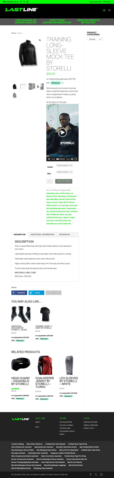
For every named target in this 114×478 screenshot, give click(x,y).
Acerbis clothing (17, 444)
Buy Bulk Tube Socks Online (66, 447)
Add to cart (63, 181)
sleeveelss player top (63, 220)
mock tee (68, 214)
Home (13, 33)
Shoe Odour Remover (35, 444)
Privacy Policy (89, 428)
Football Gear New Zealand (55, 444)
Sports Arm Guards (75, 462)
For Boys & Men (65, 428)
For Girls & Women (66, 425)
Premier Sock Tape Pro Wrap (75, 456)
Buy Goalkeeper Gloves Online (22, 450)
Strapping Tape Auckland (43, 468)
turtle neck (67, 223)
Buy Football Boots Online (89, 447)
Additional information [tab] (42, 235)
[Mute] (72, 159)
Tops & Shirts (63, 202)
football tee (54, 214)
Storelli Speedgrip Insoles (21, 468)
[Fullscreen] (76, 159)
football (52, 211)
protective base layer (54, 217)
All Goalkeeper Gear (58, 192)
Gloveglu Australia (18, 453)
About (37, 422)
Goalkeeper (62, 196)
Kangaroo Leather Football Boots (63, 453)
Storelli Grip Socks (76, 465)
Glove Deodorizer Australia (21, 447)
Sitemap (64, 474)
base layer (65, 205)
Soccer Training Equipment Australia (25, 462)
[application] (62, 132)
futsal (62, 214)
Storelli (62, 199)
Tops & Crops (70, 199)
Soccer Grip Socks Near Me (76, 459)
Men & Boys (54, 199)
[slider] (60, 159)
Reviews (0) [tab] (64, 235)
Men (47, 199)
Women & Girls (51, 205)
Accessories (64, 431)
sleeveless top (51, 223)
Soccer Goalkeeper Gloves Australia (50, 459)
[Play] (49, 159)
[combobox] (95, 38)
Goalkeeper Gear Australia (38, 453)
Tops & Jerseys (52, 202)
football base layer (63, 211)
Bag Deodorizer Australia (44, 447)
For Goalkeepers (66, 422)
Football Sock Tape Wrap (77, 444)
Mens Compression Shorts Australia (24, 456)
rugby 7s (66, 217)
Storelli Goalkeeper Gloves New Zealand (26, 465)
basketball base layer (58, 208)
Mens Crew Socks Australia (51, 456)
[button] (40, 40)
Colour (50, 167)
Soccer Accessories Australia (22, 459)
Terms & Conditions (91, 425)
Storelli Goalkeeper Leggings (55, 465)
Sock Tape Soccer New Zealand (53, 462)
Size (49, 174)
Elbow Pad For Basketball (68, 450)
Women (71, 202)
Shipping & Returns (90, 422)
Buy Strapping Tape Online (46, 450)
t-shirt (60, 223)
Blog (37, 427)
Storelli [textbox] (94, 39)
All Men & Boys (65, 193)
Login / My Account (95, 2)
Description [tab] (20, 235)
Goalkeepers (72, 196)
